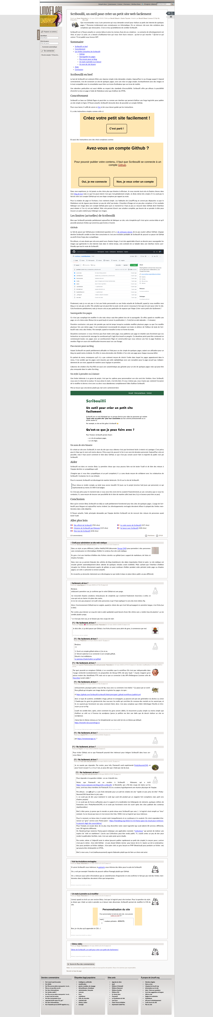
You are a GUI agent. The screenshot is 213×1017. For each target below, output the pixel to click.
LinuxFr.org (51, 15)
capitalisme (82, 996)
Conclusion (79, 69)
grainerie (102, 867)
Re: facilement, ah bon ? (86, 623)
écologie (81, 1004)
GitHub (82, 54)
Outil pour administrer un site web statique (89, 543)
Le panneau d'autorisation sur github (88, 659)
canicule (81, 992)
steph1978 (83, 735)
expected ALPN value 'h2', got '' (54, 1000)
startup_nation (83, 1002)
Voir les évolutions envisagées (84, 861)
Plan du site (148, 1004)
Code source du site (151, 1002)
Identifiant (43, 35)
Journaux (112, 4)
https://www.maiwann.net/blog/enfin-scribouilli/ (94, 785)
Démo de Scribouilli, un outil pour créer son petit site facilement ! (94, 950)
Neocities (76, 678)
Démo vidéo (77, 944)
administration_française (86, 990)
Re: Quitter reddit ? (50, 992)
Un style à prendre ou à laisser (90, 62)
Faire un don (149, 984)
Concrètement (80, 49)
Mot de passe (44, 41)
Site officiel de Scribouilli (83, 525)
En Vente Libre (116, 994)
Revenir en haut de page (74, 971)
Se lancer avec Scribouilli (129, 528)
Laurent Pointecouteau (86, 665)
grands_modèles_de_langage (87, 986)
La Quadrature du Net (118, 998)
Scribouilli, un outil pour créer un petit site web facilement (110, 14)
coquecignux (81, 585)
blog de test (78, 194)
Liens (119, 4)
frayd (80, 748)
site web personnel (90, 544)
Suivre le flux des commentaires (82, 964)
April (113, 984)
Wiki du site (148, 994)
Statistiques (148, 998)
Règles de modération (151, 996)
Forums (127, 4)
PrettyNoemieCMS (141, 765)
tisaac (78, 18)
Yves (81, 761)
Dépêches (102, 4)
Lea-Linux (115, 1000)
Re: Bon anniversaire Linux (53, 998)
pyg (83, 774)
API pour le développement (153, 1000)
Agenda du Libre (116, 982)
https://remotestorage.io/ (86, 739)
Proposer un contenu (50, 31)
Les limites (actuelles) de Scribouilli (87, 51)
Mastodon (84, 18)
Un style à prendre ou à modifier (85, 894)
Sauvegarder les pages (87, 57)
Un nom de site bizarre (87, 64)
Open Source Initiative (118, 1002)
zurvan (82, 684)
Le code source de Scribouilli (130, 525)
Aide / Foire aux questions (152, 990)
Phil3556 (83, 640)
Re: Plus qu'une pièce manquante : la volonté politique (61, 986)
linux (80, 994)
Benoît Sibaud (114, 18)
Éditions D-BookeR (117, 986)
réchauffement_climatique (86, 988)
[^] (73, 623)
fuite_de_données (84, 998)
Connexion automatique (49, 47)
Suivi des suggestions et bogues (154, 992)
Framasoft (115, 996)
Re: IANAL (48, 984)
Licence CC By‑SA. (154, 18)
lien (99, 107)
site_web (85, 20)
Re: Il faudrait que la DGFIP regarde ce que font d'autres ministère (64, 1004)
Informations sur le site (151, 988)
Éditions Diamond (117, 988)
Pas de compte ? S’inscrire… (50, 55)
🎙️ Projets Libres (149, 4)
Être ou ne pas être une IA (52, 988)
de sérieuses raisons (125, 232)
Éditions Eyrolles (117, 990)
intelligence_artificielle (85, 982)
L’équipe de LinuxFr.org (152, 986)
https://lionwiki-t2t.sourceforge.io (87, 723)
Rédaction (135, 4)
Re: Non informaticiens (52, 990)
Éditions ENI (115, 992)
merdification (82, 984)
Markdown (151, 535)
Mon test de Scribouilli (82, 531)
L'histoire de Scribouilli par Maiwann (87, 528)
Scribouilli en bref (81, 46)
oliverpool (80, 544)
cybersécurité (82, 1000)
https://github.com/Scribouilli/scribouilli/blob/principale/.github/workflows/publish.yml (108, 694)
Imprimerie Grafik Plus (118, 1004)
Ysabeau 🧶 (82, 624)
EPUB (161, 535)
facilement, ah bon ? (80, 583)
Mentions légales (150, 982)
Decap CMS (121, 548)
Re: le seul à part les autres (53, 982)
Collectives (139, 831)
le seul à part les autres (51, 996)
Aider (77, 67)
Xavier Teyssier (125, 18)
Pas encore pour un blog (88, 59)
